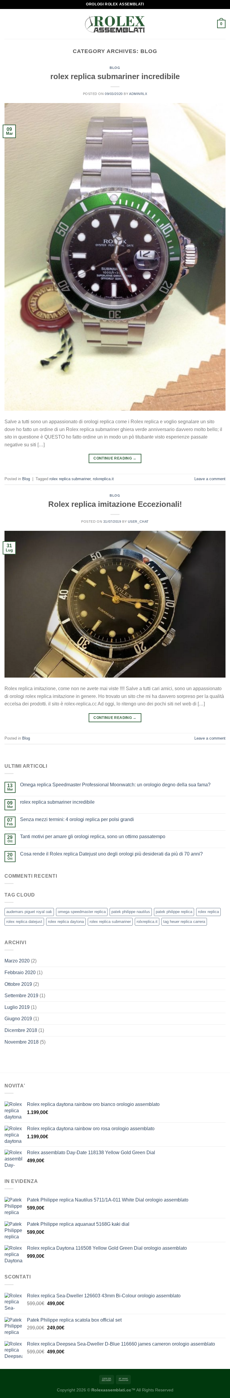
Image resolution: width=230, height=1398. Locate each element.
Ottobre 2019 (18, 984)
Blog (115, 67)
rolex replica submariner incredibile (115, 76)
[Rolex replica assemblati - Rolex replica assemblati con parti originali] (115, 24)
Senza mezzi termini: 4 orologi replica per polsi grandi (77, 819)
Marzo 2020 (17, 960)
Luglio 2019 (17, 1007)
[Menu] (8, 23)
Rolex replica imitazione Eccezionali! (115, 504)
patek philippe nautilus (130, 911)
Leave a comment (210, 479)
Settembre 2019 (21, 995)
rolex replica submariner (69, 479)
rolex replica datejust (24, 921)
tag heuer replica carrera (184, 921)
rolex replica (208, 911)
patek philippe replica (174, 911)
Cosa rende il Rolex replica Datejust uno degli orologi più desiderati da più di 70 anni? (111, 853)
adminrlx (138, 94)
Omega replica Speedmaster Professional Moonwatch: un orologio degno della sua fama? (115, 784)
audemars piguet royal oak (29, 911)
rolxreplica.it (103, 479)
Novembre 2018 (21, 1042)
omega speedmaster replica (82, 911)
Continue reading (115, 458)
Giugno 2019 (18, 1018)
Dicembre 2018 (20, 1030)
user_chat (138, 521)
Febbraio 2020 (20, 972)
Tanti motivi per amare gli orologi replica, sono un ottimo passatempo (92, 836)
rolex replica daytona (66, 921)
